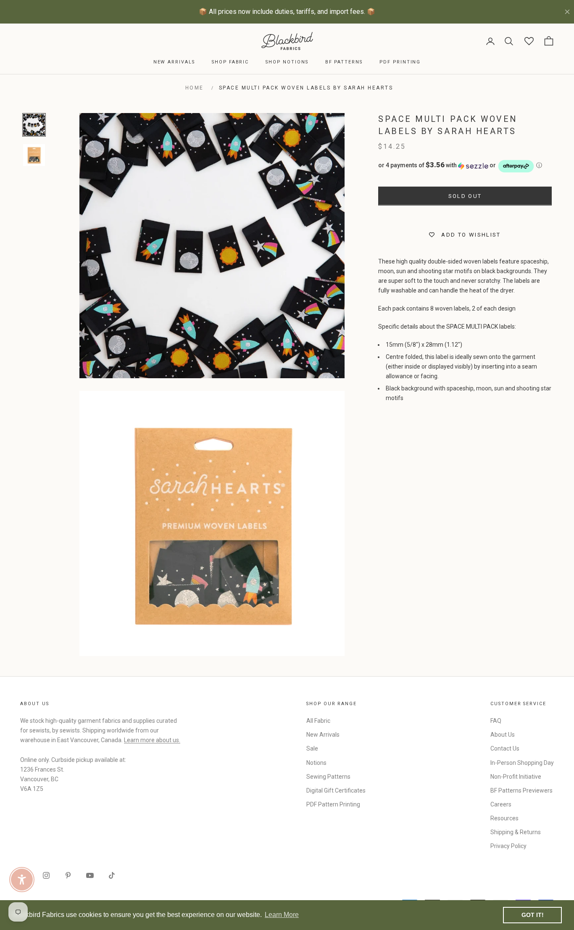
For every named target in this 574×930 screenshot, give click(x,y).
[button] (465, 166)
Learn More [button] (282, 914)
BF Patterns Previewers (521, 790)
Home (194, 88)
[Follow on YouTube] (90, 875)
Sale (312, 748)
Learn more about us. (152, 740)
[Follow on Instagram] (46, 875)
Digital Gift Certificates (336, 790)
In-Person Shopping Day (522, 762)
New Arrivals (174, 62)
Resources (504, 818)
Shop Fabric (230, 62)
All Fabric (318, 720)
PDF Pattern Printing (333, 804)
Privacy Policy (508, 846)
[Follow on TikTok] (112, 875)
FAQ (495, 720)
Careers (500, 804)
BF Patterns (344, 62)
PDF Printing (400, 62)
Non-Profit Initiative (515, 776)
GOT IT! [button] (532, 915)
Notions (316, 762)
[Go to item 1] (34, 125)
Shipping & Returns (515, 832)
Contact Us (504, 748)
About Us (502, 734)
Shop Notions (287, 62)
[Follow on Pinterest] (68, 875)
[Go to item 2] (34, 155)
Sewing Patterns (328, 776)
